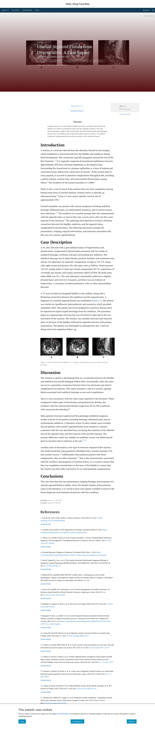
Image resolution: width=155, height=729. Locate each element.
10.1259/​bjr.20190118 (52, 566)
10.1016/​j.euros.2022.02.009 (54, 595)
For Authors (15, 10)
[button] (77, 352)
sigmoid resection (98, 61)
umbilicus (85, 61)
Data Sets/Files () (77, 111)
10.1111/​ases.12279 (105, 662)
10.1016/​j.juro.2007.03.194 (86, 688)
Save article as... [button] (77, 106)
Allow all (132, 721)
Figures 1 (96, 300)
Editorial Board (27, 10)
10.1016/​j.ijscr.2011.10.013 (99, 647)
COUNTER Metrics (63, 714)
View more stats (125, 114)
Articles (4, 10)
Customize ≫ (78, 721)
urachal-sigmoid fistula (55, 61)
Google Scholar (46, 524)
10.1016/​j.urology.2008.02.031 (77, 636)
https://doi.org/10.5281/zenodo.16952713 (51, 65)
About (37, 10)
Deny (23, 721)
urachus (41, 61)
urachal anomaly (72, 61)
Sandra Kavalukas (60, 57)
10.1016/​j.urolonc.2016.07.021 (55, 703)
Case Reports (43, 37)
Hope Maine (43, 57)
